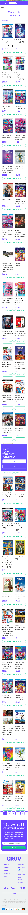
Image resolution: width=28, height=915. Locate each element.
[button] (2, 3)
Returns (6, 870)
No (14, 466)
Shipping (6, 867)
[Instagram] (20, 887)
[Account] (5, 3)
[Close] (25, 446)
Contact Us (7, 873)
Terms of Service (20, 878)
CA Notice (20, 882)
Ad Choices (21, 864)
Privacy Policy (21, 867)
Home (2, 7)
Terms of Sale (21, 874)
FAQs (5, 876)
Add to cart (8, 52)
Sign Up (14, 847)
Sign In (14, 893)
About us (6, 864)
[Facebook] (24, 887)
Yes (14, 461)
